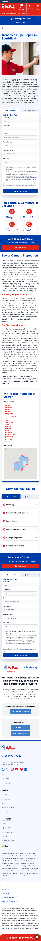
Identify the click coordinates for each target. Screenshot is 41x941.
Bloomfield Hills (10, 434)
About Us (5, 795)
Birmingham (9, 432)
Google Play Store (21, 734)
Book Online (21, 9)
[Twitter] (7, 769)
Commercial (31, 110)
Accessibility (6, 893)
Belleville (8, 428)
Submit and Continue (20, 191)
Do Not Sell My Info (8, 897)
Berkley (7, 430)
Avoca (7, 424)
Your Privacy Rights (11, 901)
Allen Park (8, 407)
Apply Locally (6, 812)
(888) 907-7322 (12, 755)
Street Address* (8, 150)
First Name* (6, 117)
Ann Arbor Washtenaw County (15, 417)
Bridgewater (9, 436)
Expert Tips (6, 828)
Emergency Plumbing (27, 229)
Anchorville (9, 413)
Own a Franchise (8, 807)
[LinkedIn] (25, 769)
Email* (5, 134)
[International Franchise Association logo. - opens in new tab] (5, 846)
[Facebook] (3, 769)
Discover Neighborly (19, 711)
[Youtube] (16, 769)
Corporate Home (8, 841)
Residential (12, 110)
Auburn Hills (9, 422)
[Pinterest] (21, 769)
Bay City (8, 426)
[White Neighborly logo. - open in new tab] (6, 1)
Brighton (8, 438)
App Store (21, 727)
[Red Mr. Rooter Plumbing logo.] (20, 748)
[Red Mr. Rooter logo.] (11, 668)
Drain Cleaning (9, 216)
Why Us (4, 803)
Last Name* (6, 125)
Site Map (5, 836)
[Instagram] (12, 769)
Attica (7, 420)
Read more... (8, 445)
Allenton (8, 409)
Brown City (9, 440)
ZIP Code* (6, 158)
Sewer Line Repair (10, 229)
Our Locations (7, 832)
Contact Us (6, 799)
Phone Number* (8, 142)
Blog (3, 823)
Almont (7, 411)
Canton (7, 442)
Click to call (27, 217)
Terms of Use (6, 886)
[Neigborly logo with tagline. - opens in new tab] (30, 668)
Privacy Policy (33, 177)
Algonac (8, 405)
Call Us (30, 9)
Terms (24, 177)
